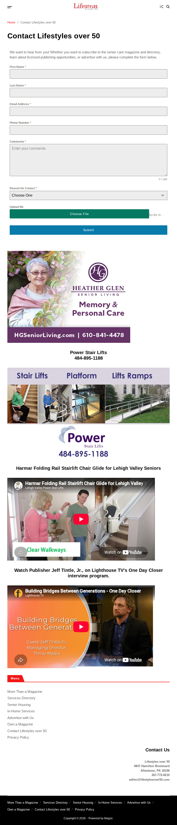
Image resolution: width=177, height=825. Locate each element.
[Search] (168, 6)
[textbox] (84, 195)
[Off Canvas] (9, 7)
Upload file (17, 207)
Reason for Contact (23, 188)
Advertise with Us (20, 718)
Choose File (79, 214)
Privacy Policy (18, 737)
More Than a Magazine (24, 691)
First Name (18, 67)
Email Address (20, 104)
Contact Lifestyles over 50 (27, 731)
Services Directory (21, 698)
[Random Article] (161, 7)
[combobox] (88, 195)
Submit (88, 230)
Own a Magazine (20, 724)
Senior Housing (18, 705)
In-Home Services (21, 711)
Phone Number (20, 122)
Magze (108, 818)
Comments (18, 141)
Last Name (18, 85)
